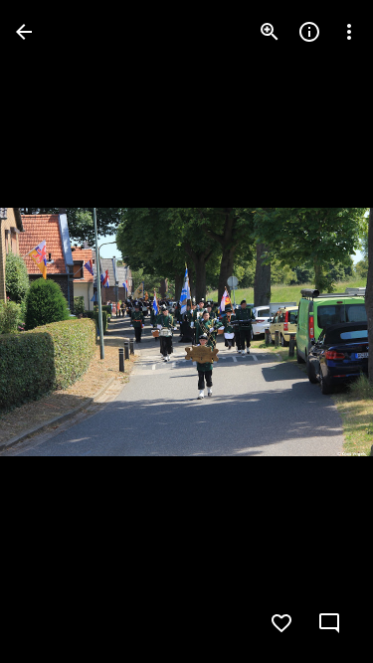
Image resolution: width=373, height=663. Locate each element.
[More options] (349, 32)
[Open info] (309, 32)
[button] (56, 332)
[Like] (281, 623)
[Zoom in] (269, 32)
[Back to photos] (24, 32)
